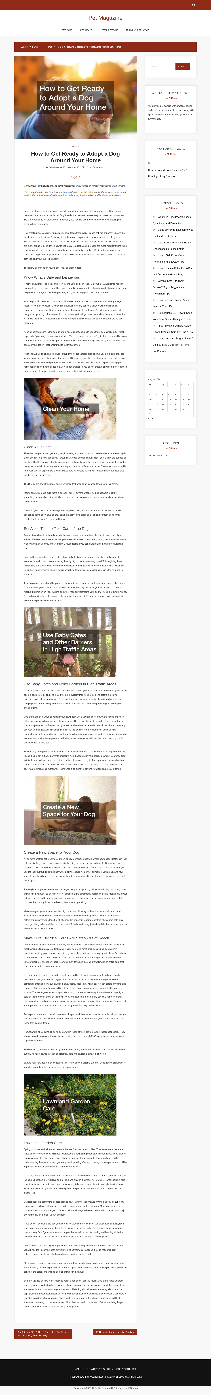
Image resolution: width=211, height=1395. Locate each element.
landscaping (112, 1180)
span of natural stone (51, 462)
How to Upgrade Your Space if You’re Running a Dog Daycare (168, 173)
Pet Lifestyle (109, 30)
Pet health (86, 30)
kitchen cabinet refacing (69, 1285)
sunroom (119, 1201)
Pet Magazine (105, 18)
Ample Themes (134, 1377)
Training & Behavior (138, 30)
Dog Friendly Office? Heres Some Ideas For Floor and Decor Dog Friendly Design (41, 1334)
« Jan (151, 418)
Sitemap (133, 1388)
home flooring (117, 453)
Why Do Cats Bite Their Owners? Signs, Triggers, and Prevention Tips (169, 287)
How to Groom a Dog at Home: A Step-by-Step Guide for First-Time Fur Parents (173, 344)
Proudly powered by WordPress (86, 1377)
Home (75, 146)
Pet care (67, 30)
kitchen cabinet (95, 233)
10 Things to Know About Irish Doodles (115, 1332)
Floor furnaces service (35, 1263)
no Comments (96, 167)
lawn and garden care (86, 1153)
